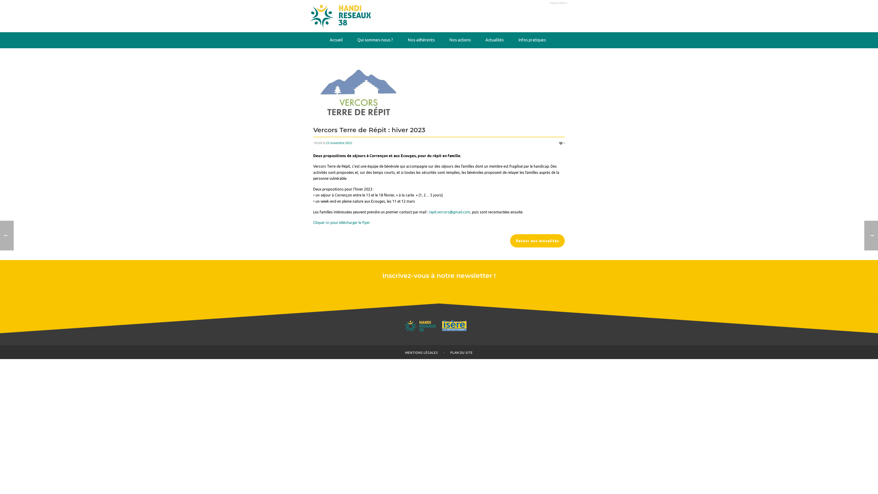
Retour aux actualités (537, 241)
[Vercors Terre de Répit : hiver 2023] (439, 92)
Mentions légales (421, 352)
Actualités (494, 40)
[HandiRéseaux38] (341, 16)
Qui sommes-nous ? (375, 40)
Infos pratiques (532, 40)
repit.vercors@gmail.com (449, 212)
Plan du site (461, 352)
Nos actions (460, 40)
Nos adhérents (421, 40)
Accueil (336, 40)
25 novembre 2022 (339, 143)
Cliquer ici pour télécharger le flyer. (341, 222)
